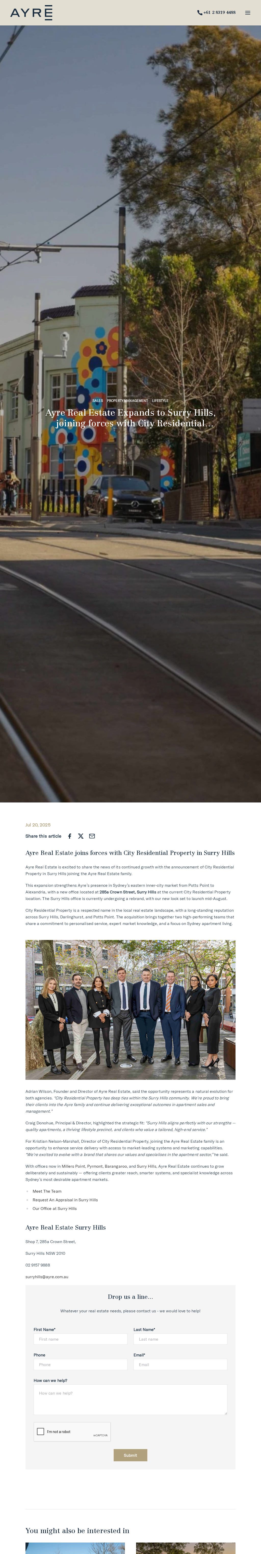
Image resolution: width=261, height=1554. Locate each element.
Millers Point (73, 1166)
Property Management (127, 401)
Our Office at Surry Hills (55, 1208)
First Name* (45, 1329)
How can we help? (50, 1380)
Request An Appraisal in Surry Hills (65, 1199)
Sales (98, 401)
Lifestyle (160, 401)
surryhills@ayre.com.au (46, 1276)
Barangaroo (116, 1166)
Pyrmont (95, 1166)
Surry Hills (146, 1166)
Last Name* (144, 1329)
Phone (39, 1354)
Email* (139, 1354)
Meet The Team (47, 1191)
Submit (130, 1455)
